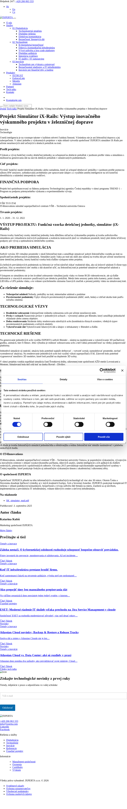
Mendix (16, 81)
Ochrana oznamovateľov (18, 788)
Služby (9, 25)
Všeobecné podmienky (17, 791)
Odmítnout (23, 436)
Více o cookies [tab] (105, 379)
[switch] (48, 424)
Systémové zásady (15, 785)
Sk (7, 6)
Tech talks (11, 89)
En (13, 9)
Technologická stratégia (30, 31)
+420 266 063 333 (24, 1)
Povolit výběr (63, 436)
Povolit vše (104, 436)
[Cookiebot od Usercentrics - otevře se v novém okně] (102, 370)
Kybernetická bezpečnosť (31, 45)
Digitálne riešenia (27, 33)
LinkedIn (4, 726)
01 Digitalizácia (20, 28)
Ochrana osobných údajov (19, 794)
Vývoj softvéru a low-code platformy (37, 50)
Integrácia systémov (28, 56)
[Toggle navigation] (14, 18)
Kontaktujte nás (14, 100)
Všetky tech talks (8, 669)
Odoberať (7, 707)
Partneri (10, 86)
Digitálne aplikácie (28, 53)
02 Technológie (20, 42)
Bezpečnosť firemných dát (31, 39)
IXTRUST (17, 75)
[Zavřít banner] (122, 370)
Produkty (10, 72)
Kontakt (10, 92)
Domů (3, 108)
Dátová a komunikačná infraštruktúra (37, 47)
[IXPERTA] (6, 17)
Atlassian (16, 84)
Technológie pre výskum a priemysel (37, 64)
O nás (9, 22)
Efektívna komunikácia (30, 36)
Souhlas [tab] (22, 379)
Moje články (6, 530)
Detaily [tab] (63, 379)
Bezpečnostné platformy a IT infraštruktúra (40, 67)
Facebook (5, 729)
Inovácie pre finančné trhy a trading (36, 70)
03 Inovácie (18, 61)
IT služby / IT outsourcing (31, 58)
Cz (13, 12)
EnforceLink (18, 78)
